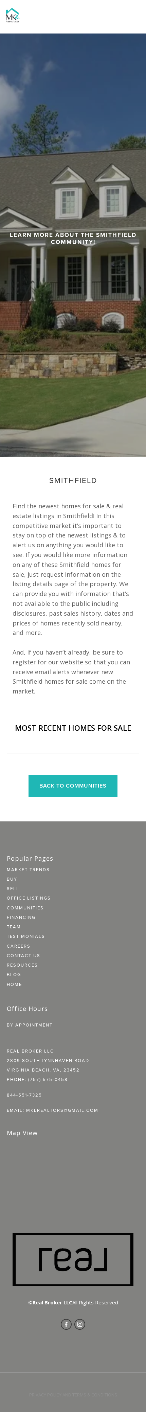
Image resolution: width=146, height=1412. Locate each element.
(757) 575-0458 (48, 1079)
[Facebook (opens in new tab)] (66, 1324)
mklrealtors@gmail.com (62, 1110)
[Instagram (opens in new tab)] (79, 1324)
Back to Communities (73, 786)
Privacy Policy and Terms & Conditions (73, 1395)
